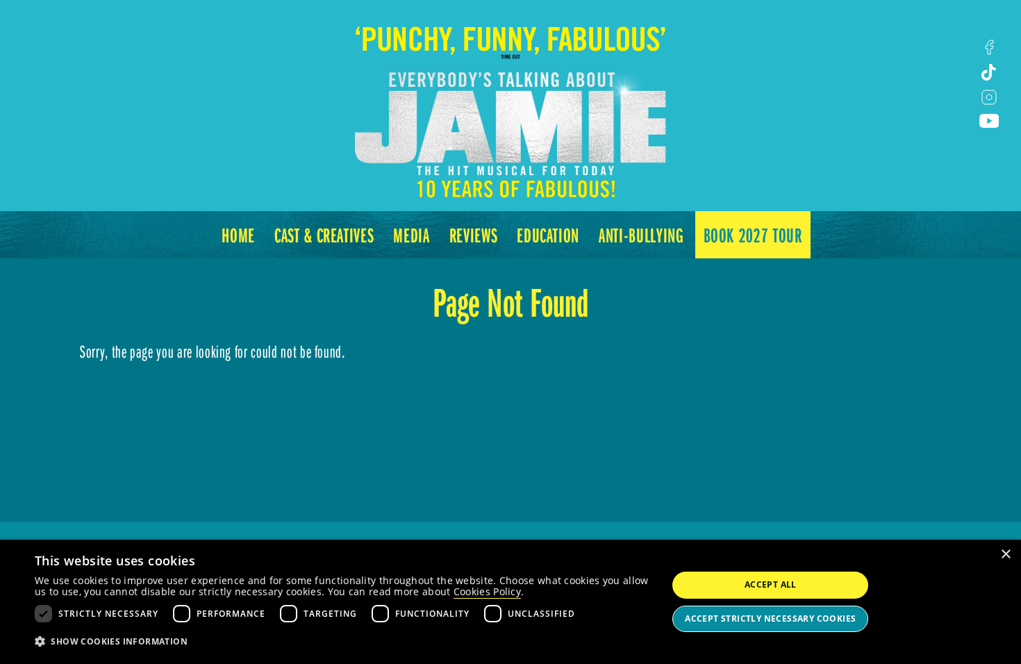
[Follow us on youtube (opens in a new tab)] (989, 121)
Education (548, 235)
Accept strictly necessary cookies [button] (770, 618)
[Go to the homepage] (510, 100)
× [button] (1005, 554)
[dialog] (510, 602)
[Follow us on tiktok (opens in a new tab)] (989, 72)
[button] (342, 642)
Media (411, 235)
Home (238, 235)
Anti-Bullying (641, 235)
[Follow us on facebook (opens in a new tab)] (989, 47)
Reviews (473, 235)
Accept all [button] (771, 584)
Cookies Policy (487, 591)
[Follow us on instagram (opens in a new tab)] (989, 97)
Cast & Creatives (324, 235)
